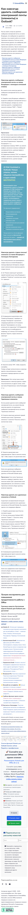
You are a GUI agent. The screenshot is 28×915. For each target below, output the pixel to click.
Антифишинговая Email (10, 700)
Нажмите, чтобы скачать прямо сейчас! (15, 779)
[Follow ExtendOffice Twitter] (6, 884)
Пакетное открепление (10, 676)
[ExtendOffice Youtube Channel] (9, 884)
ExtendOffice (19, 3)
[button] (26, 3)
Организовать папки (9, 671)
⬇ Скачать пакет (14, 818)
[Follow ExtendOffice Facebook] (2, 884)
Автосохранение (13, 678)
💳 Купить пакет (14, 823)
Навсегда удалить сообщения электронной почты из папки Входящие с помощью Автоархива (14, 64)
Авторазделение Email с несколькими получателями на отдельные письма (14, 658)
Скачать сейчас (12, 746)
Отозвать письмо (20, 662)
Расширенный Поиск (16, 669)
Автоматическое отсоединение (12, 680)
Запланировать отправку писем (12, 645)
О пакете (14, 813)
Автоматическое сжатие (10, 682)
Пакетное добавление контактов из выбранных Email (14, 707)
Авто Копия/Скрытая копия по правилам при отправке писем (14, 647)
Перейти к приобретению (10, 748)
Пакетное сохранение (18, 674)
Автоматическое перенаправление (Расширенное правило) (13, 651)
